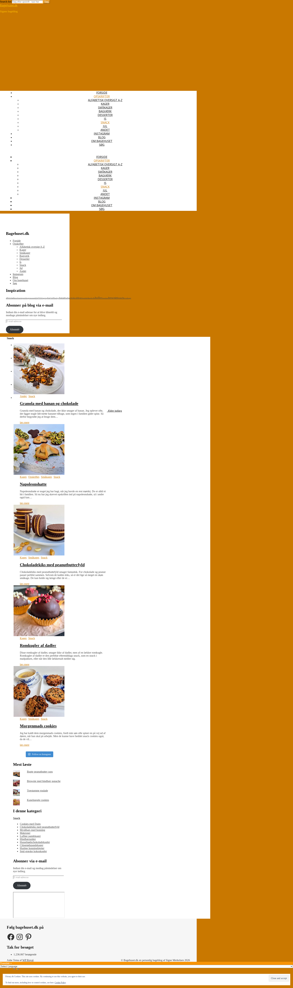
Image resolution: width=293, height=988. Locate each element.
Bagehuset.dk (8, 5)
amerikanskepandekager (22, 298)
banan (62, 298)
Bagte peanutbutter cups (40, 771)
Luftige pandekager (30, 836)
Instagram (102, 133)
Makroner (25, 833)
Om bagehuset (101, 141)
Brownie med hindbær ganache (44, 781)
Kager (105, 104)
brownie (112, 297)
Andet (105, 130)
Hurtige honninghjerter (32, 848)
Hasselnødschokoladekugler (35, 842)
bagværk (50, 298)
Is (105, 119)
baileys (56, 298)
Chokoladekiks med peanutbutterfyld (52, 565)
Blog (101, 137)
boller (98, 297)
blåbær (88, 298)
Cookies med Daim (30, 823)
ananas (32, 298)
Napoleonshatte (33, 484)
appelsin (38, 298)
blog (79, 298)
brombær (105, 298)
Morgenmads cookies (38, 726)
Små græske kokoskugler (33, 851)
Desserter (105, 115)
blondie (83, 298)
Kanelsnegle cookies (38, 800)
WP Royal (27, 960)
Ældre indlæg (114, 410)
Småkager (105, 107)
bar (66, 298)
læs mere (24, 422)
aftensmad (10, 298)
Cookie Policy (60, 982)
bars (69, 298)
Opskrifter (102, 96)
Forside (101, 93)
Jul (105, 126)
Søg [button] (101, 145)
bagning (44, 298)
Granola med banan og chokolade (49, 403)
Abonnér (14, 329)
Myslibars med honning (32, 830)
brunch (120, 298)
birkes (74, 298)
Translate (25, 969)
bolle (93, 298)
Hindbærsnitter (28, 839)
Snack (105, 122)
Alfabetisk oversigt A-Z (105, 100)
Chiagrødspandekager (31, 845)
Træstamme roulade (37, 790)
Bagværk (105, 111)
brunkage (127, 298)
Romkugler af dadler (38, 645)
